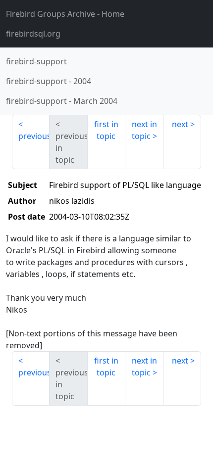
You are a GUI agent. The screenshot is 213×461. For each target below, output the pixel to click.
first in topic (106, 130)
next (180, 124)
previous (34, 136)
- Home (65, 13)
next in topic (144, 130)
